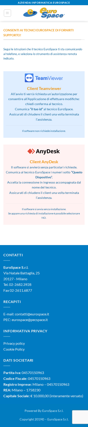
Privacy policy (14, 343)
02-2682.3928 (20, 284)
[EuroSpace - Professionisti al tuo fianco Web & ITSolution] (44, 13)
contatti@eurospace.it (32, 314)
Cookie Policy (14, 349)
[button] (7, 13)
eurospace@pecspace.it (30, 319)
